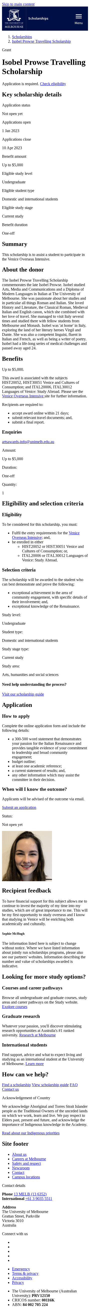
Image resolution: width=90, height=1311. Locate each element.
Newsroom (21, 1168)
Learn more (35, 1064)
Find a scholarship (16, 1085)
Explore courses (14, 1007)
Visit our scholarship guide (23, 694)
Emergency (21, 1269)
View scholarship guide (50, 1085)
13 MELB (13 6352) (30, 1194)
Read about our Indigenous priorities (31, 1133)
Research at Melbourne (37, 1035)
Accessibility (22, 1278)
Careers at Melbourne (29, 1159)
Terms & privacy (25, 1273)
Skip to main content (18, 4)
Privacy (18, 1282)
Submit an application (19, 807)
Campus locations (26, 1177)
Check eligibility (53, 84)
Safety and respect (26, 1163)
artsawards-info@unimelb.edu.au (28, 442)
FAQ (74, 1085)
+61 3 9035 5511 (38, 1198)
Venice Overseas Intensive (23, 396)
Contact (18, 1172)
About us (19, 1154)
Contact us (10, 1089)
